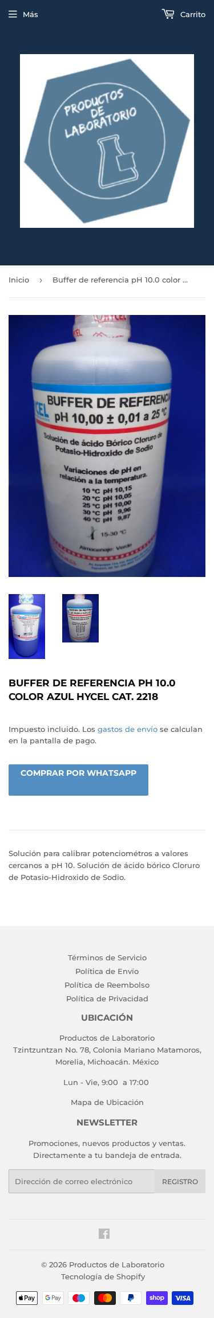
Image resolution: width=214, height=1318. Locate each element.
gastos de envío (128, 729)
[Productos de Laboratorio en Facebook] (104, 1235)
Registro (180, 1181)
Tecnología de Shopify (103, 1276)
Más (30, 14)
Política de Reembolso (107, 984)
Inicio (19, 279)
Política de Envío (107, 971)
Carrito (191, 14)
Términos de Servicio (107, 957)
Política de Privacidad (107, 998)
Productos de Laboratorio (116, 1264)
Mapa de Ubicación (107, 1102)
